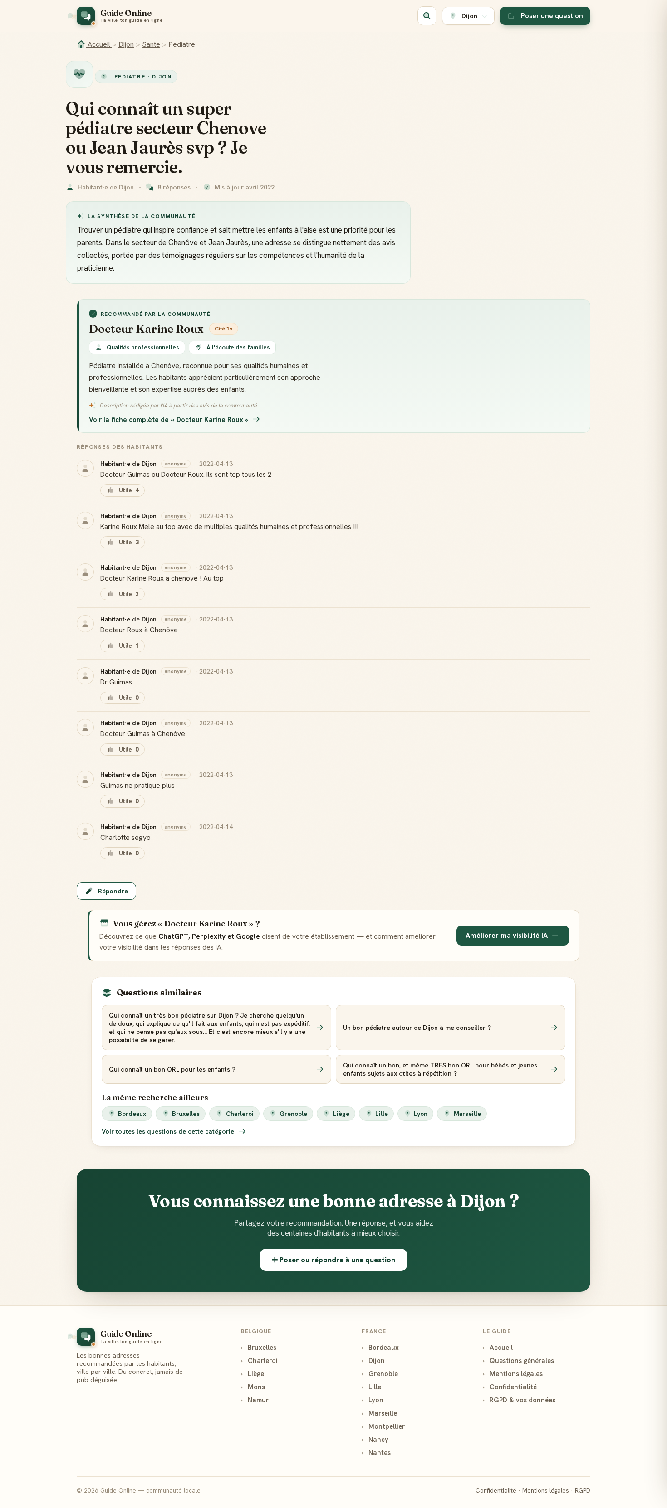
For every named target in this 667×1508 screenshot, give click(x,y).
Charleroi (240, 1114)
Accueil (99, 44)
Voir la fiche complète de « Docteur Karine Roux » (168, 419)
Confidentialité (510, 1386)
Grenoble (293, 1114)
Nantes (376, 1452)
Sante (151, 44)
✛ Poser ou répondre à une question (333, 1260)
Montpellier (383, 1426)
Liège (341, 1114)
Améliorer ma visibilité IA (507, 935)
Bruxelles (186, 1114)
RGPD (582, 1490)
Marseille (467, 1114)
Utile (128, 490)
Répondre (113, 891)
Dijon (126, 44)
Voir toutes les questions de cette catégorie (169, 1131)
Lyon (420, 1114)
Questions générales (518, 1360)
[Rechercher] (426, 15)
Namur (255, 1400)
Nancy (375, 1439)
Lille (381, 1114)
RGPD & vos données (519, 1400)
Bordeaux (132, 1114)
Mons (253, 1386)
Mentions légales (513, 1373)
